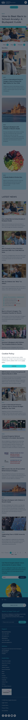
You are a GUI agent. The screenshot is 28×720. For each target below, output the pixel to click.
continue (14, 366)
